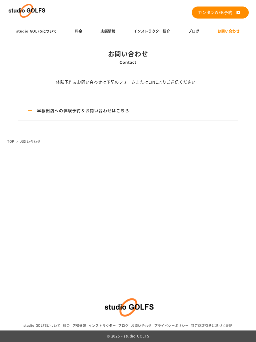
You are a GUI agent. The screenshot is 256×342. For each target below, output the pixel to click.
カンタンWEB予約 (217, 12)
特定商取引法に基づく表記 (211, 325)
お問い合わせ (141, 325)
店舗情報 (79, 325)
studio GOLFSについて (42, 325)
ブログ (123, 325)
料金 (66, 325)
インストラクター (102, 325)
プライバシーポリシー (171, 325)
